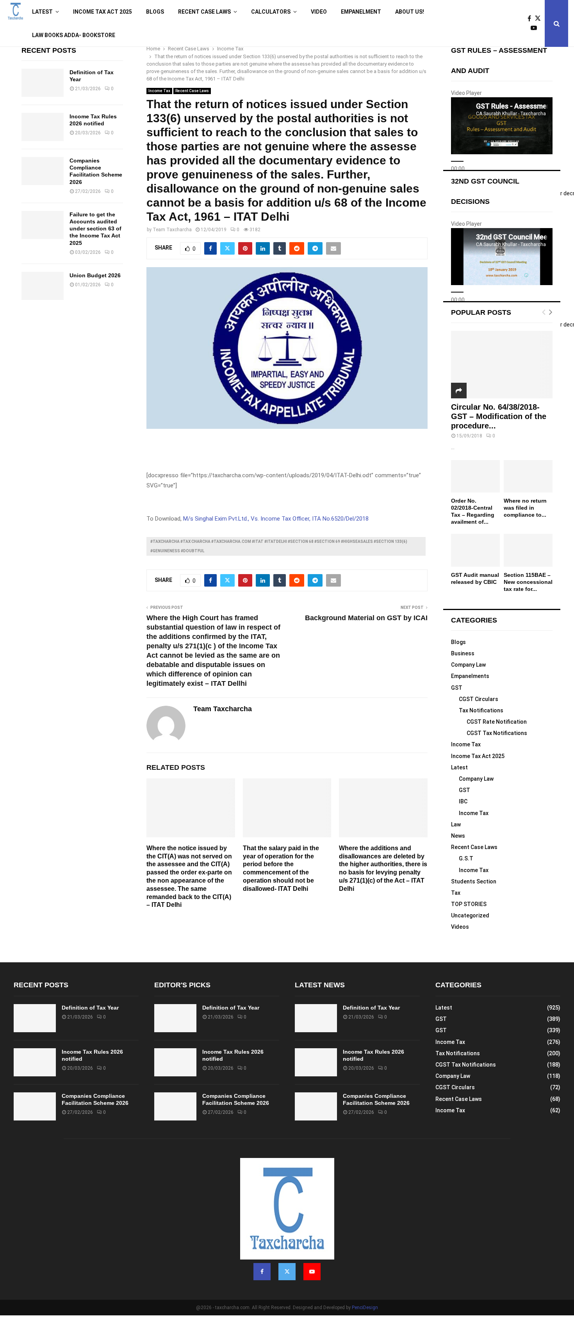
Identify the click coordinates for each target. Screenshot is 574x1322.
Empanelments (470, 676)
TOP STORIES (469, 904)
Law (456, 824)
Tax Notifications (481, 710)
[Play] (457, 161)
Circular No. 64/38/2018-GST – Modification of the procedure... (498, 416)
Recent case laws (204, 12)
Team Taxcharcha (172, 229)
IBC (463, 801)
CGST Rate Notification (497, 722)
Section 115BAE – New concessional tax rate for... (528, 582)
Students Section (473, 881)
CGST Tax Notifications (497, 733)
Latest (42, 12)
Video (319, 12)
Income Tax (159, 91)
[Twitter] (540, 18)
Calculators (271, 12)
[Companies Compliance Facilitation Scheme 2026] (42, 171)
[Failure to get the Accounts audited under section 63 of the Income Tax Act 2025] (42, 225)
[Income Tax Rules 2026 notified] (42, 127)
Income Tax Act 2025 (102, 12)
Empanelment (361, 12)
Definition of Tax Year (90, 1007)
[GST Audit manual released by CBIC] (475, 550)
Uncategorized (470, 915)
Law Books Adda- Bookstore (73, 35)
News (458, 836)
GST (456, 688)
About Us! (409, 12)
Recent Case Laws (192, 91)
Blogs (155, 12)
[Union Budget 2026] (42, 286)
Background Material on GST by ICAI (366, 618)
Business (462, 653)
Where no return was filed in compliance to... (525, 508)
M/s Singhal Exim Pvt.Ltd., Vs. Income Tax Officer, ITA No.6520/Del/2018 (276, 518)
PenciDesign (365, 1307)
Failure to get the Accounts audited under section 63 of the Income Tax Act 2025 (95, 228)
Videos (460, 927)
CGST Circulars (478, 699)
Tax (455, 893)
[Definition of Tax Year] (42, 83)
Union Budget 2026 (95, 275)
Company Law (468, 665)
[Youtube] (536, 28)
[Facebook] (531, 18)
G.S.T (466, 858)
